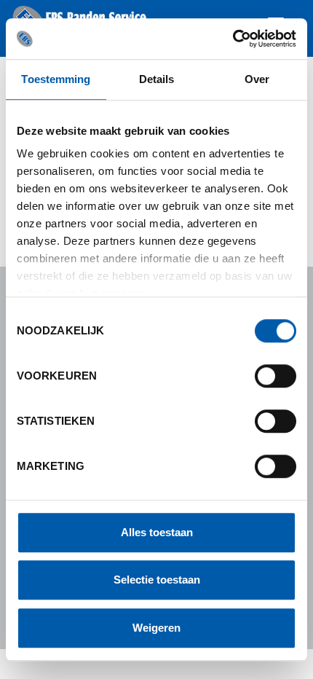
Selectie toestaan (157, 579)
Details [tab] (157, 79)
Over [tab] (257, 79)
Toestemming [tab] (55, 79)
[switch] (275, 376)
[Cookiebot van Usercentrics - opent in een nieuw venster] (232, 38)
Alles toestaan (157, 532)
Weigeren (156, 627)
